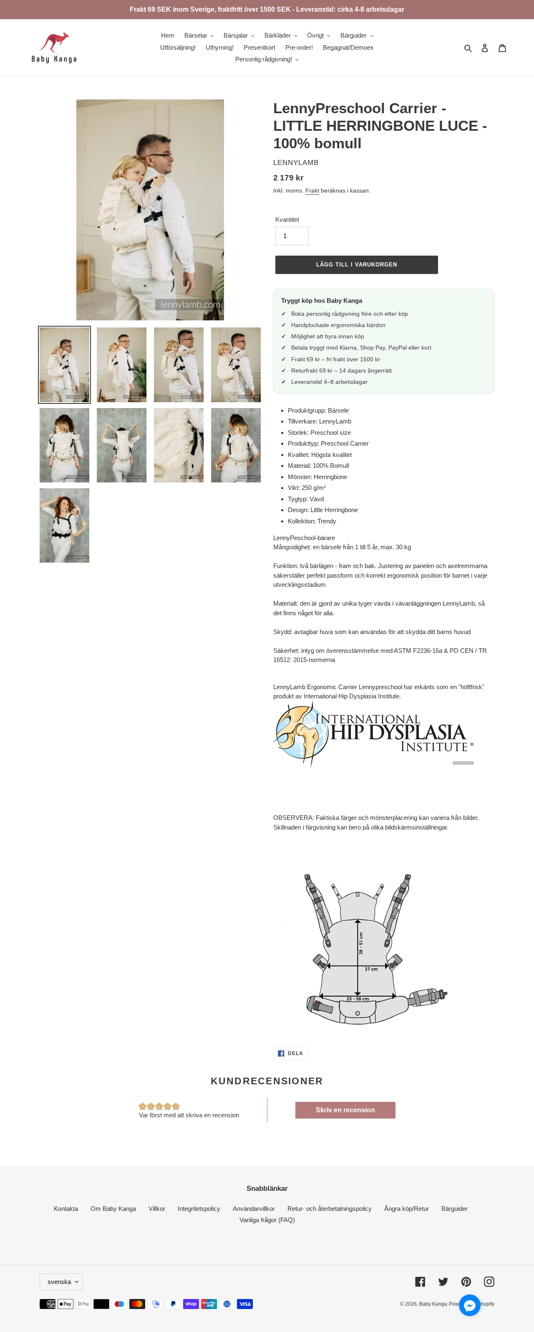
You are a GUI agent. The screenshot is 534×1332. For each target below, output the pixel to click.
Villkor (157, 1208)
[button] (470, 1306)
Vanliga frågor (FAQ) (267, 1219)
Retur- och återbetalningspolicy (329, 1208)
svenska (59, 1281)
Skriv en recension (345, 1110)
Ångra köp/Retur (406, 1208)
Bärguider (454, 1208)
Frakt (312, 190)
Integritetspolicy (199, 1208)
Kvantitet (287, 219)
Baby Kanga (433, 1304)
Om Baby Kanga (113, 1208)
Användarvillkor (254, 1208)
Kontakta (66, 1208)
